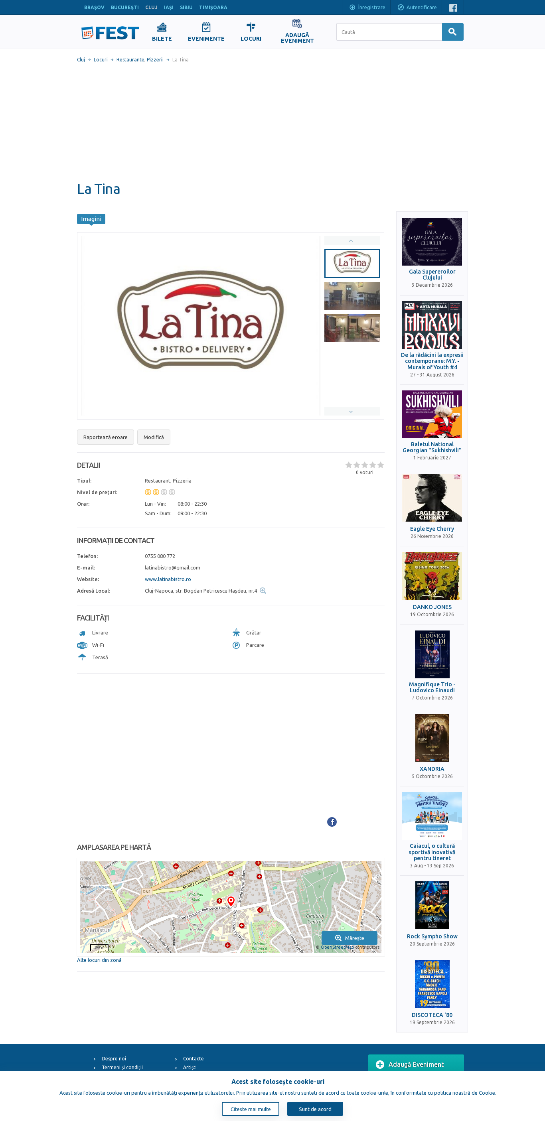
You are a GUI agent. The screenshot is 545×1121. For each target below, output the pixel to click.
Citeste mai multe (251, 1109)
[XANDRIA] (432, 738)
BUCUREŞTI (125, 7)
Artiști (190, 1067)
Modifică (154, 437)
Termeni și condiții (122, 1067)
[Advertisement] (272, 121)
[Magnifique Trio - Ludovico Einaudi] (432, 654)
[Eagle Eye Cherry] (432, 498)
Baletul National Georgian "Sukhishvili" (432, 447)
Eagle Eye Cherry (432, 529)
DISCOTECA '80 (432, 1015)
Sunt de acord (315, 1109)
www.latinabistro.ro (168, 579)
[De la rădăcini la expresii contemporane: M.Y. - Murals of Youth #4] (432, 325)
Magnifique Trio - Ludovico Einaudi (432, 687)
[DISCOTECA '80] (432, 984)
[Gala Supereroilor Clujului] (432, 242)
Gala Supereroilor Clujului (432, 275)
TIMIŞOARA (213, 7)
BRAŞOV (94, 7)
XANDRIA (432, 769)
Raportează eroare (105, 437)
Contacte (193, 1058)
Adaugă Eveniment (416, 1064)
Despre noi (114, 1058)
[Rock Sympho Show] (432, 905)
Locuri (101, 59)
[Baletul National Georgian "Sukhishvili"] (432, 414)
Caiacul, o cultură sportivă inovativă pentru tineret (432, 852)
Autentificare (422, 7)
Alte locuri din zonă (99, 960)
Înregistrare (371, 7)
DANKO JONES (432, 607)
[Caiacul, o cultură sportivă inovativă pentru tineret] (432, 816)
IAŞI (169, 7)
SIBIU (186, 7)
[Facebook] (332, 822)
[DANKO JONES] (432, 576)
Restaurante (130, 59)
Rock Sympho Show (432, 937)
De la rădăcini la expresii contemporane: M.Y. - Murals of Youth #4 (432, 361)
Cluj (81, 59)
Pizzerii (155, 59)
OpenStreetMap (337, 947)
